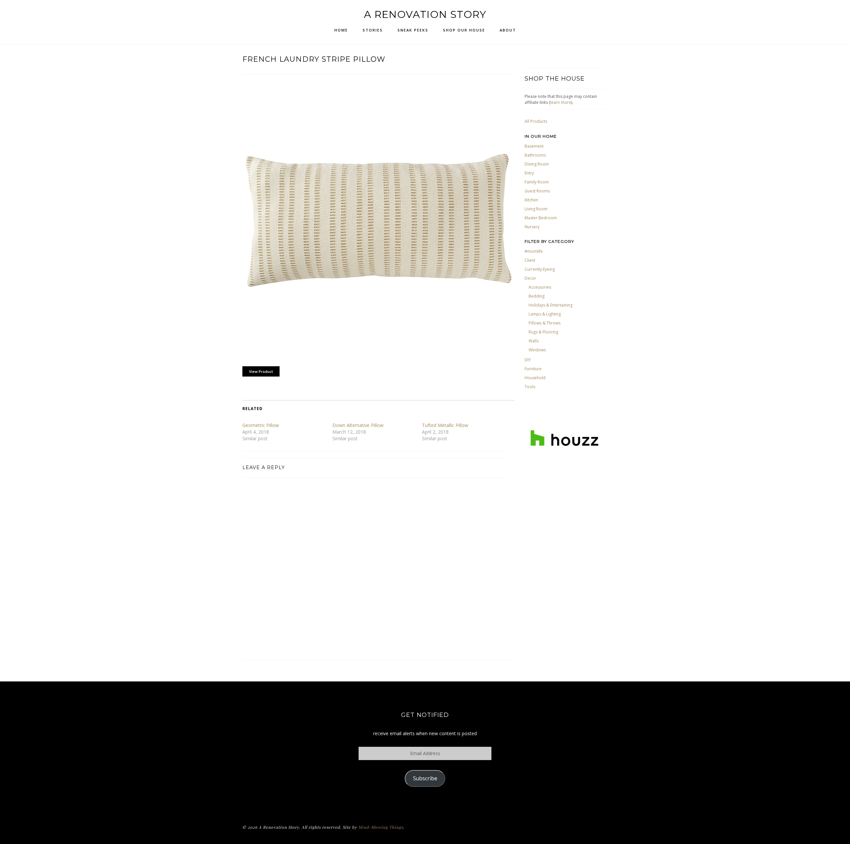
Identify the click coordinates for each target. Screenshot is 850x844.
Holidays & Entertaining (550, 305)
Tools (530, 386)
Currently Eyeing (540, 269)
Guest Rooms (537, 191)
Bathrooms (535, 155)
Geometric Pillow (260, 425)
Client (530, 260)
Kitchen (531, 200)
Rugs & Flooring (543, 332)
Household (535, 378)
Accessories (540, 287)
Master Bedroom (541, 218)
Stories (373, 30)
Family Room (537, 182)
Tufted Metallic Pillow (445, 425)
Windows (537, 350)
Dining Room (537, 164)
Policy (425, 804)
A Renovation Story (425, 14)
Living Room (536, 209)
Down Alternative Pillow (357, 425)
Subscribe (425, 778)
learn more (560, 102)
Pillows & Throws (544, 323)
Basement (534, 146)
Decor (530, 278)
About (508, 30)
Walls (534, 341)
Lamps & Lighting (545, 314)
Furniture (533, 369)
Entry (529, 173)
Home (341, 30)
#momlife (534, 251)
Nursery (532, 227)
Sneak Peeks (412, 30)
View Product (261, 371)
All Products (536, 121)
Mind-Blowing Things (380, 827)
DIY (528, 360)
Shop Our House (464, 30)
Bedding (537, 296)
